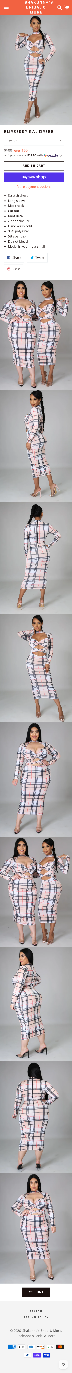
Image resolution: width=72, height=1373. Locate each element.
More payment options (34, 186)
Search (36, 1311)
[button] (34, 155)
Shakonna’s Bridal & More (36, 7)
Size (9, 141)
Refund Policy (36, 1317)
